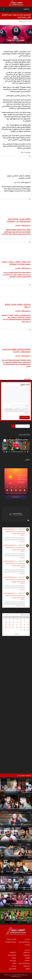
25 (16, 627)
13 (9, 622)
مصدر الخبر (27, 379)
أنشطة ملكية (12, 955)
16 (24, 625)
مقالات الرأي (12, 969)
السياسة (27, 960)
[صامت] (6, 452)
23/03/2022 (28, 909)
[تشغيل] (28, 452)
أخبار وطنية (26, 955)
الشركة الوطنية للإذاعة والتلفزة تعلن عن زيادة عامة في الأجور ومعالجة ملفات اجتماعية (14, 531)
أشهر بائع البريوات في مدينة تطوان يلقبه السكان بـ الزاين (18, 840)
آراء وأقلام (27, 952)
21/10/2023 (28, 861)
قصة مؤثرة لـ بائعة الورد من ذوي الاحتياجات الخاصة (19, 856)
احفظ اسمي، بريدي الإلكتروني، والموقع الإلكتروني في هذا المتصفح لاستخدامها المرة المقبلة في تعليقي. (16, 411)
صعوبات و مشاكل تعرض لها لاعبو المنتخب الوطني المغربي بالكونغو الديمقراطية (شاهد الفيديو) (19, 920)
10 (20, 622)
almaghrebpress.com (16, 976)
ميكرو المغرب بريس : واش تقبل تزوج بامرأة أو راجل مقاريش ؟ (19, 791)
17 (20, 625)
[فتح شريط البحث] (3, 9)
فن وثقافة (27, 966)
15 (28, 625)
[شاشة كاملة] (4, 452)
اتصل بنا (27, 939)
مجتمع (14, 966)
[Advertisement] (16, 704)
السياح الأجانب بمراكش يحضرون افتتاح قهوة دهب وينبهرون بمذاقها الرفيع (19, 905)
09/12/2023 (28, 845)
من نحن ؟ (27, 944)
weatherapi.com (16, 497)
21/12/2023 (28, 780)
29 (28, 630)
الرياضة (14, 958)
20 (9, 625)
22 (28, 627)
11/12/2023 (28, 796)
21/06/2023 (28, 893)
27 (9, 627)
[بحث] (13, 426)
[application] (16, 445)
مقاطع (28, 969)
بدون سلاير (13, 960)
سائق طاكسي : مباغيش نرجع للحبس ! (21, 825)
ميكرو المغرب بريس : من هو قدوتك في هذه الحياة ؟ (19, 872)
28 (5, 627)
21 (5, 625)
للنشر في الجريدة (11, 939)
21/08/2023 (28, 877)
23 (24, 627)
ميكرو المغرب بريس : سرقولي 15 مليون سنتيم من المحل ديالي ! (19, 888)
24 (20, 627)
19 (13, 625)
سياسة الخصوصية (11, 942)
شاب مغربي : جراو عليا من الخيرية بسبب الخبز (19, 808)
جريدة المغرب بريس (24, 942)
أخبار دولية (13, 952)
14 (5, 622)
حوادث (14, 963)
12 (13, 622)
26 (13, 627)
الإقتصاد (27, 958)
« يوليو (16, 634)
